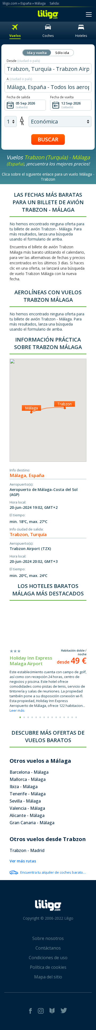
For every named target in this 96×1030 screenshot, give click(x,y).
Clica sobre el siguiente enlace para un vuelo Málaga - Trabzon (48, 177)
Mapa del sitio (48, 977)
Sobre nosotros (48, 938)
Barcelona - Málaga (29, 772)
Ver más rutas (23, 861)
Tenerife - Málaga (28, 794)
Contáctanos (48, 948)
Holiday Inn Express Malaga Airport (31, 661)
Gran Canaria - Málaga (32, 823)
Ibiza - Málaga (24, 786)
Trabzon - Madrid (27, 850)
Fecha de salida (18, 97)
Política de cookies (48, 967)
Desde (23, 61)
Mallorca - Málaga (28, 779)
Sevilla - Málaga (25, 801)
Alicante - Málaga (27, 815)
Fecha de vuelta (62, 97)
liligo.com (10, 3)
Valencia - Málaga (27, 808)
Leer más (17, 710)
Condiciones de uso (48, 958)
